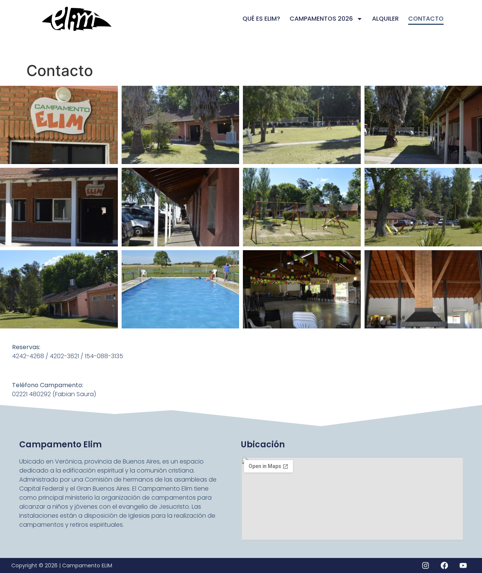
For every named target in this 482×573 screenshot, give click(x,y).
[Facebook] (444, 565)
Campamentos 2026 (321, 18)
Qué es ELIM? (261, 18)
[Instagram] (425, 565)
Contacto (426, 18)
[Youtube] (463, 565)
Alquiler (385, 18)
